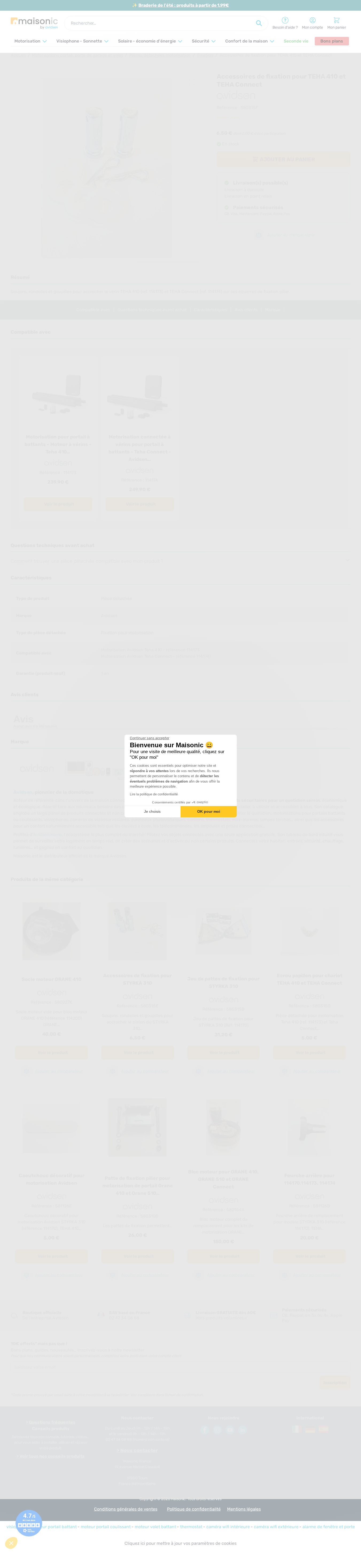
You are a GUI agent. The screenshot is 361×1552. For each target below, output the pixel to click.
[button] (11, 1542)
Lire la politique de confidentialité (154, 794)
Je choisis (152, 811)
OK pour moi (208, 811)
